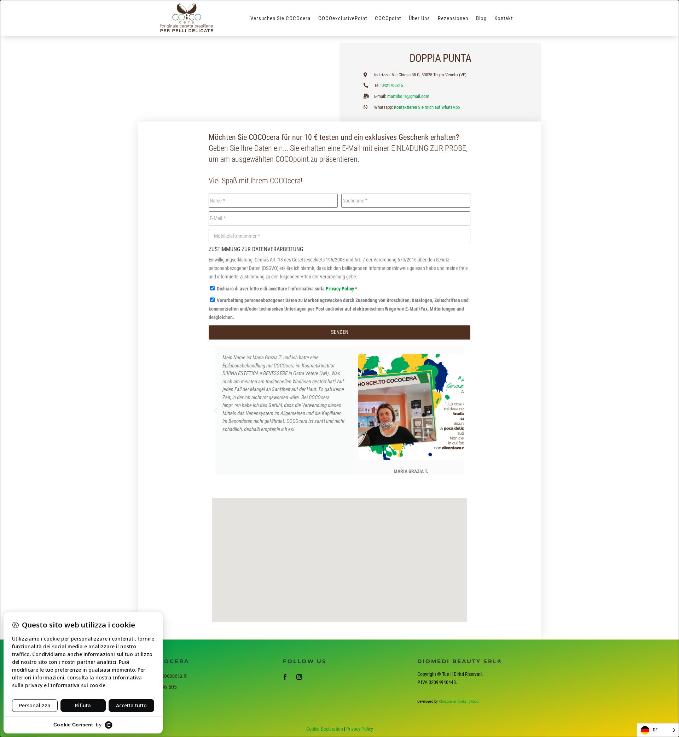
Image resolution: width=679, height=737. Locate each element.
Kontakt (503, 19)
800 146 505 (163, 687)
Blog (481, 19)
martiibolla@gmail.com (408, 96)
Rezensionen (453, 19)
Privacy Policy (340, 288)
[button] (215, 410)
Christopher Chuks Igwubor (459, 701)
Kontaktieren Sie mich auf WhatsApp (427, 107)
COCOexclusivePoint (342, 19)
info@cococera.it (168, 675)
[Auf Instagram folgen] (299, 677)
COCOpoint (388, 19)
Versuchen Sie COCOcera (280, 19)
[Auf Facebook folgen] (285, 677)
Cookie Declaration (324, 729)
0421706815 (392, 85)
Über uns (419, 19)
